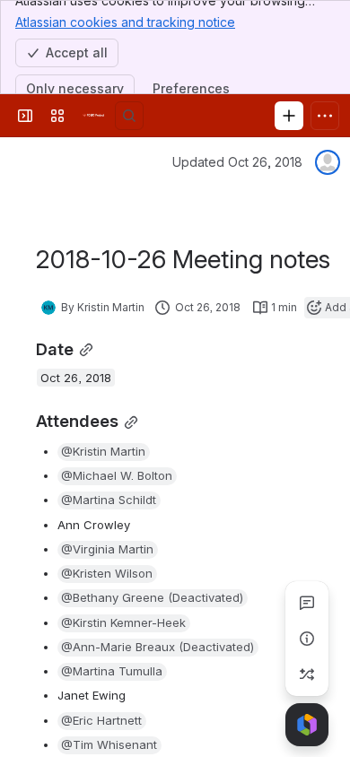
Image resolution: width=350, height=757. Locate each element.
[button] (103, 452)
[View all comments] (307, 602)
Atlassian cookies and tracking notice (125, 22)
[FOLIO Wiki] (93, 115)
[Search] (129, 115)
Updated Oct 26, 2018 (237, 162)
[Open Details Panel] (307, 638)
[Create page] (307, 674)
